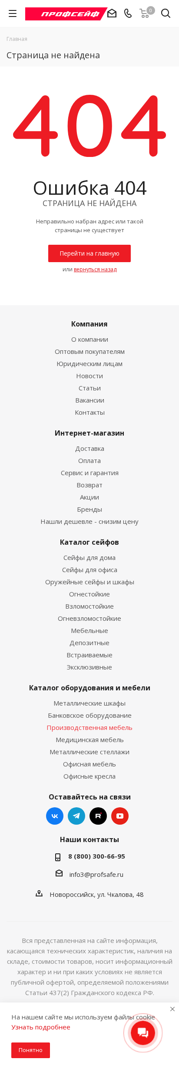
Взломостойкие (89, 606)
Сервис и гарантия (90, 472)
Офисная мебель (89, 763)
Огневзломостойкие (89, 618)
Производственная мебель (89, 727)
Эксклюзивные (89, 667)
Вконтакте (54, 816)
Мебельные (89, 630)
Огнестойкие (89, 593)
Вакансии (89, 400)
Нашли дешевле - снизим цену (89, 521)
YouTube (120, 816)
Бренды (89, 509)
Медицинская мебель (90, 739)
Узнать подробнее (40, 1026)
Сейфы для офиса (89, 569)
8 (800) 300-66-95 (96, 856)
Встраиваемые (89, 654)
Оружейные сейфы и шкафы (89, 581)
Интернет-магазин (89, 433)
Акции (89, 497)
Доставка (89, 448)
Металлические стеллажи (89, 751)
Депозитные (89, 642)
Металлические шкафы (89, 703)
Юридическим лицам (89, 363)
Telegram (76, 816)
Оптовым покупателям (90, 351)
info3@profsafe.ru (96, 874)
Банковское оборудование (90, 715)
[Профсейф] (66, 13)
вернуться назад (95, 269)
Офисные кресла (89, 776)
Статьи (90, 387)
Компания (89, 324)
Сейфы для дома (89, 557)
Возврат (89, 484)
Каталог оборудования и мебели (89, 688)
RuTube (98, 816)
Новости (89, 375)
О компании (89, 339)
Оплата (89, 460)
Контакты (90, 412)
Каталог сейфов (89, 542)
